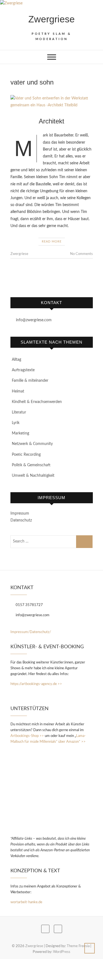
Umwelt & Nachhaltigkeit (33, 476)
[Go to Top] (89, 948)
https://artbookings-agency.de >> (36, 684)
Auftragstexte (23, 370)
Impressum (19, 513)
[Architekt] (51, 102)
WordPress (61, 952)
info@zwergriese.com (33, 320)
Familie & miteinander (30, 381)
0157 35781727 (29, 605)
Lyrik (16, 423)
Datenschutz (21, 520)
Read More (52, 241)
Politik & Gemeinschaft (31, 465)
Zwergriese (51, 19)
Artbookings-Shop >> (27, 736)
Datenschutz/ (40, 632)
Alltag (16, 360)
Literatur (19, 412)
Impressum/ (20, 632)
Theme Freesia (78, 946)
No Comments (81, 254)
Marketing (20, 433)
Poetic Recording (26, 455)
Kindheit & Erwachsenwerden (37, 402)
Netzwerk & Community (32, 444)
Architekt (51, 121)
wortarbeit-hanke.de (26, 902)
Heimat (18, 391)
